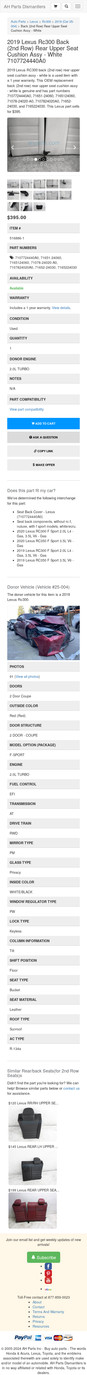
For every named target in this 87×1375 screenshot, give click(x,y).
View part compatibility (27, 409)
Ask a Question (45, 437)
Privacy (38, 1321)
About (37, 1302)
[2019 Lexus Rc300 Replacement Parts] (43, 632)
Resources (41, 1326)
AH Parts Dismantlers (24, 6)
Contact (38, 1306)
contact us (71, 1088)
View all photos (27, 676)
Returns (39, 1316)
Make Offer (45, 465)
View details (61, 307)
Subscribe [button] (46, 1257)
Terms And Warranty (48, 1311)
